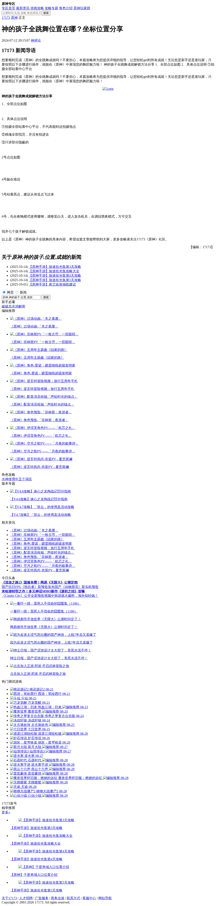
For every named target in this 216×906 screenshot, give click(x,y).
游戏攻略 (37, 8)
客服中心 (89, 898)
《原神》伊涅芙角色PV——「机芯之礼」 (41, 561)
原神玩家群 (81, 8)
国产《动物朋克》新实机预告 (77, 587)
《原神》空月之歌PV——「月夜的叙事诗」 (42, 566)
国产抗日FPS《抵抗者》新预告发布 (28, 587)
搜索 (46, 13)
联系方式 (73, 898)
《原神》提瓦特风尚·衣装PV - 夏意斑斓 (39, 570)
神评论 (36, 40)
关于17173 (9, 898)
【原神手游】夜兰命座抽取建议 (52, 284)
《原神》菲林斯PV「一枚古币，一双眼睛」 (42, 535)
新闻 (23, 292)
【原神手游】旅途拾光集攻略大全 (54, 271)
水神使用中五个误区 (17, 479)
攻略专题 (51, 8)
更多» (6, 812)
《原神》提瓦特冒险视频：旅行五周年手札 (42, 548)
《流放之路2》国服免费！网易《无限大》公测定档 (40, 582)
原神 (14, 17)
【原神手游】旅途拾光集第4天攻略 (55, 275)
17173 (6, 17)
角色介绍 (66, 8)
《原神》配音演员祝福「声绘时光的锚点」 (42, 552)
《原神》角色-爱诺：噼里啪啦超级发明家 (41, 543)
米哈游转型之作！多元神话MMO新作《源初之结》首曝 (43, 591)
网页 (10, 292)
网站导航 (105, 898)
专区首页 (8, 8)
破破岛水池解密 (13, 306)
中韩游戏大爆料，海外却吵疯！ (74, 595)
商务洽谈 (57, 898)
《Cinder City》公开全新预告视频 (26, 595)
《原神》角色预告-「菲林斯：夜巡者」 (39, 557)
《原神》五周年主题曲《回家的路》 (37, 539)
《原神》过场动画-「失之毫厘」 (34, 530)
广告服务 (42, 898)
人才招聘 (26, 898)
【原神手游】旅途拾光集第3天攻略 (55, 266)
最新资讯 (23, 8)
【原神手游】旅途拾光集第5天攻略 (55, 280)
